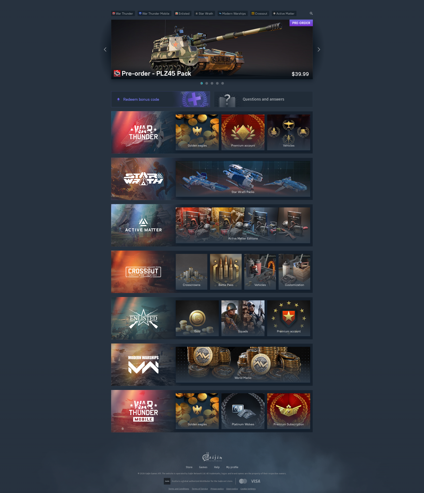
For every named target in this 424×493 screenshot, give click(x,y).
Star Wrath (206, 13)
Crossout (261, 13)
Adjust (398, 481)
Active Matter (285, 13)
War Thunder (124, 13)
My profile (232, 467)
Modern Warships (234, 13)
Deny (319, 481)
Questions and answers (263, 99)
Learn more (47, 486)
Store (189, 467)
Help (217, 467)
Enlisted (184, 13)
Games (203, 467)
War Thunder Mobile (155, 13)
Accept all (358, 481)
